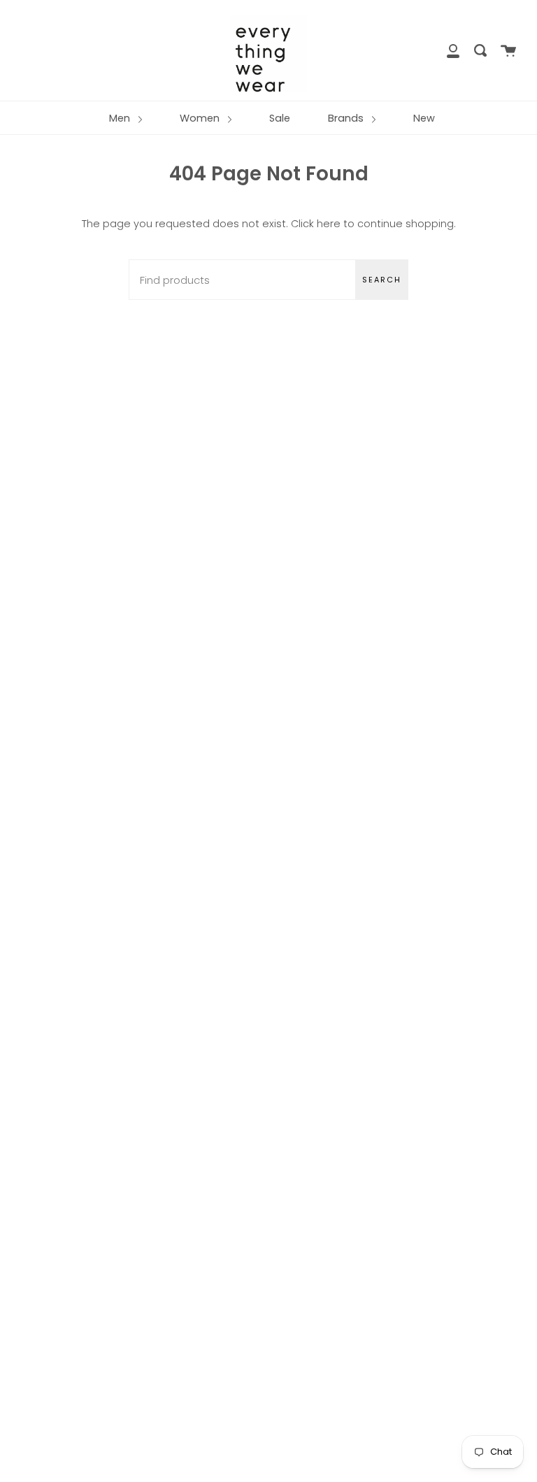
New (424, 118)
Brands (347, 118)
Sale (279, 118)
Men (121, 118)
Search (381, 279)
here (329, 224)
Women (201, 118)
